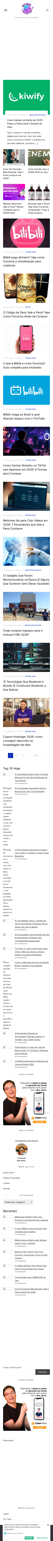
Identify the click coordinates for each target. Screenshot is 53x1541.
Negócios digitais (37, 115)
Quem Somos (8, 1172)
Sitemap (6, 1188)
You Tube (7, 1519)
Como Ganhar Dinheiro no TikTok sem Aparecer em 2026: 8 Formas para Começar (25, 469)
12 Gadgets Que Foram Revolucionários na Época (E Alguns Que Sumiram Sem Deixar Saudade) (26, 579)
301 (35, 755)
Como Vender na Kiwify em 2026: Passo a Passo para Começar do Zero (25, 123)
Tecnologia (30, 252)
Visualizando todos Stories (26, 1141)
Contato (6, 1183)
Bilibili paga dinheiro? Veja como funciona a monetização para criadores (24, 261)
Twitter (6, 1514)
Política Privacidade (11, 1178)
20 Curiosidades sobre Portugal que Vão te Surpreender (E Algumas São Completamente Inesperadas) (32, 938)
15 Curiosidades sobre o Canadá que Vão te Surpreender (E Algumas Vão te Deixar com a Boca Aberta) (31, 924)
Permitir (29, 1538)
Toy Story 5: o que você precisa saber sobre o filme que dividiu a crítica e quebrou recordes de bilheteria (31, 951)
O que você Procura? (12, 1367)
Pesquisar (42, 1372)
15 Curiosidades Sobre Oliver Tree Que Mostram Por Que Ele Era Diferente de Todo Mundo (31, 777)
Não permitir (42, 1538)
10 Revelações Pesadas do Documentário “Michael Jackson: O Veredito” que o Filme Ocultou (30, 1036)
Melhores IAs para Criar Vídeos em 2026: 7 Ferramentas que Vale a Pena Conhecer (25, 524)
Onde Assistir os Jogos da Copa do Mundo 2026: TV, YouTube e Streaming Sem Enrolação (31, 1050)
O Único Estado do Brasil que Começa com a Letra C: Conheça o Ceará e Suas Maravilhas (32, 853)
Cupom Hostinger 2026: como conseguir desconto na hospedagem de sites (22, 740)
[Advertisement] (26, 49)
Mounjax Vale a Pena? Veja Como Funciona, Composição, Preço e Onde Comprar (31, 1255)
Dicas (27, 307)
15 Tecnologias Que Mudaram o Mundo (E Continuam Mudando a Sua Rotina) (24, 685)
